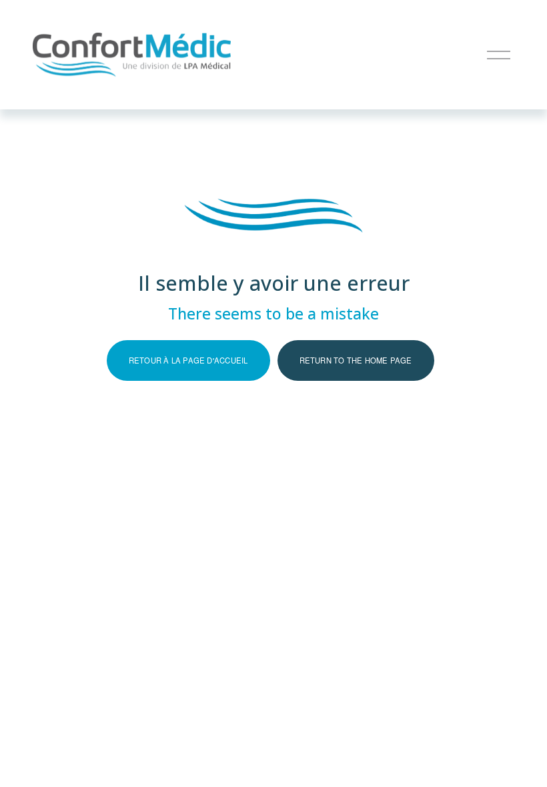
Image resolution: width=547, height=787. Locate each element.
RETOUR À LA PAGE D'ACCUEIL (188, 360)
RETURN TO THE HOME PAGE (356, 360)
